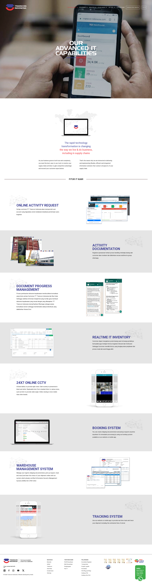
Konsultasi (84, 568)
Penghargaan (67, 566)
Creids (31, 574)
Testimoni (49, 566)
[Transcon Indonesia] (16, 7)
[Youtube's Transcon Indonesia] (18, 570)
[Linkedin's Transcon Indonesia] (4, 570)
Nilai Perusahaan (68, 564)
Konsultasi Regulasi (86, 562)
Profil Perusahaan (68, 562)
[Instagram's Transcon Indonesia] (13, 570)
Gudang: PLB (84, 573)
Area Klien (49, 568)
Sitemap (49, 573)
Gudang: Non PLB (85, 575)
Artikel (48, 564)
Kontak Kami (50, 570)
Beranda (49, 562)
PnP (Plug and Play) (86, 570)
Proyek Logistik (85, 566)
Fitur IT (66, 568)
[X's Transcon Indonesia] (23, 570)
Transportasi (84, 564)
